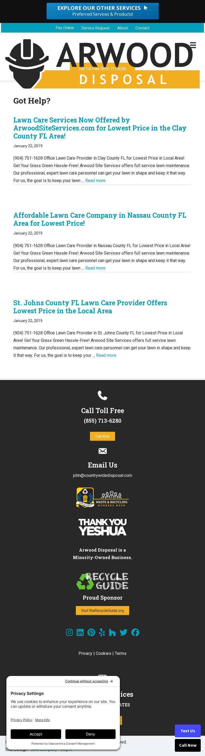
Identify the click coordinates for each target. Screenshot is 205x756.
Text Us (187, 731)
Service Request (95, 28)
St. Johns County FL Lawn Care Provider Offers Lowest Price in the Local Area (90, 306)
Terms (121, 653)
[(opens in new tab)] (102, 506)
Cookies (103, 653)
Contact (142, 28)
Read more (95, 180)
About (122, 28)
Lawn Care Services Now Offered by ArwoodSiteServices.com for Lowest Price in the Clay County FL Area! (100, 128)
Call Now (187, 745)
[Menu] (193, 45)
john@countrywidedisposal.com (102, 475)
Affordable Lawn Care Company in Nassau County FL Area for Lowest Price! (99, 219)
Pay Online (65, 27)
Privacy (85, 653)
